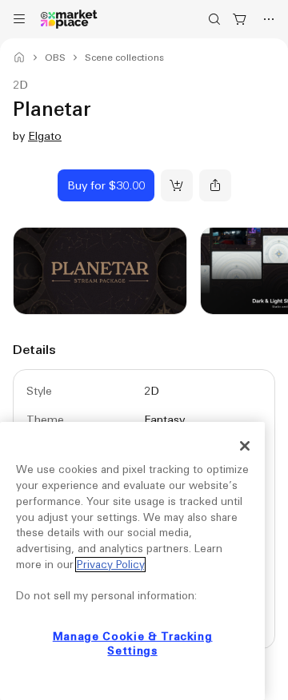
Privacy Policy (110, 565)
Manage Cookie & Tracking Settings (133, 643)
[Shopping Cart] (240, 19)
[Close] (244, 445)
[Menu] (19, 19)
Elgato (45, 135)
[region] (132, 561)
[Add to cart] (177, 185)
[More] (269, 19)
